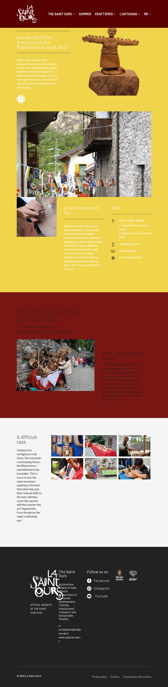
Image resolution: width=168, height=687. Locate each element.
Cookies (114, 677)
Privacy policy (99, 677)
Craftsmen (104, 14)
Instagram (102, 588)
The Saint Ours (60, 14)
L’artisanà (128, 14)
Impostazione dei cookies (137, 677)
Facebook (101, 580)
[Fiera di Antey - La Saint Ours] (67, 455)
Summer (85, 14)
